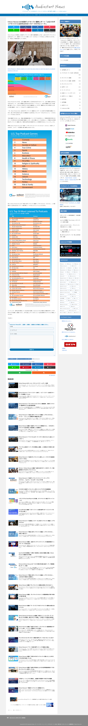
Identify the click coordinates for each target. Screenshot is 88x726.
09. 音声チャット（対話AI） (70, 96)
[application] (70, 251)
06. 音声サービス (70, 87)
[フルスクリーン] (79, 255)
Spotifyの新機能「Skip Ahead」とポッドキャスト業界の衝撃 (70, 221)
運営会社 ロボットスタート (66, 320)
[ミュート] (77, 255)
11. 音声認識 (70, 102)
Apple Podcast (68, 177)
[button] (49, 30)
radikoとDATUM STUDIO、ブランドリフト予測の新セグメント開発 (70, 226)
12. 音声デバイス (70, 105)
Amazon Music (72, 179)
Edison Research (36, 358)
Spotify (66, 179)
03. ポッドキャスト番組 (70, 78)
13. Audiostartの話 (70, 108)
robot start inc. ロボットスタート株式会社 (17, 717)
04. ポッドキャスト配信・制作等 (70, 81)
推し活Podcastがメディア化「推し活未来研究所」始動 (70, 235)
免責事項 (63, 348)
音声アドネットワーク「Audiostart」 (68, 332)
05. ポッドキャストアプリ (70, 84)
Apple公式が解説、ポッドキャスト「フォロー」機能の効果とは (70, 231)
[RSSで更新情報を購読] (44, 372)
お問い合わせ (64, 350)
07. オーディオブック (70, 90)
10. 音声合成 (70, 99)
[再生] (61, 255)
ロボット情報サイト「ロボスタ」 (68, 339)
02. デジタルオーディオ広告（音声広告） (24, 358)
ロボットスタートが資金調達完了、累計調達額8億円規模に (70, 216)
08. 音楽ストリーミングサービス (70, 93)
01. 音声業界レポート (12, 358)
